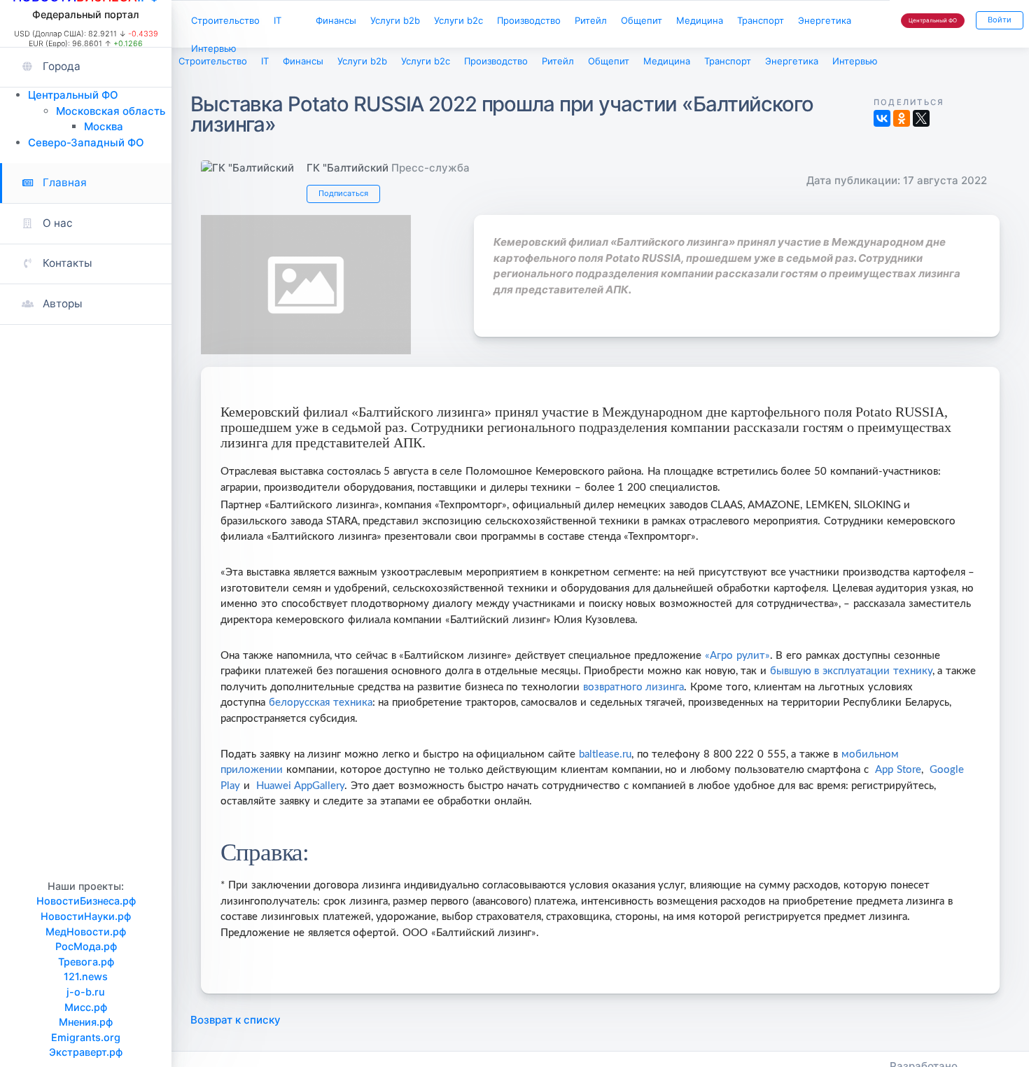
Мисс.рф (85, 1007)
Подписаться (347, 198)
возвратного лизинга (634, 694)
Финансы (356, 21)
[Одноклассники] (901, 121)
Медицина (767, 21)
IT (290, 21)
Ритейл (644, 21)
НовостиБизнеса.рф (86, 901)
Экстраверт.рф (85, 1052)
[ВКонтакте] (882, 121)
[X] (921, 121)
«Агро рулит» (737, 662)
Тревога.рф (86, 962)
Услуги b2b (423, 21)
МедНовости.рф (86, 931)
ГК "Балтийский (347, 170)
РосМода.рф (86, 946)
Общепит (702, 21)
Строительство (231, 21)
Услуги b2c (494, 21)
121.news (86, 976)
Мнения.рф (86, 1022)
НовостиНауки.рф (86, 916)
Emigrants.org (85, 1037)
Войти (997, 22)
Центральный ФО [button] (924, 23)
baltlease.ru (605, 761)
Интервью (362, 53)
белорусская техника (320, 709)
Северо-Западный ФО (86, 142)
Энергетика (291, 53)
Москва (103, 126)
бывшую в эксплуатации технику (851, 678)
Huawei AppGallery (300, 793)
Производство (574, 21)
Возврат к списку (235, 1026)
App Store (898, 777)
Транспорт (218, 53)
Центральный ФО (73, 95)
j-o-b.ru (85, 992)
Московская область (110, 111)
